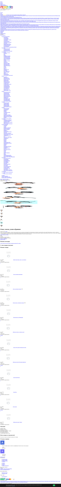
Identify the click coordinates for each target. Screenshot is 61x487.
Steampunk (7, 26)
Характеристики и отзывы (4, 234)
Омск (50, 481)
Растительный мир (20, 27)
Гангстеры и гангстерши (44, 26)
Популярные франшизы (10, 27)
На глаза (5, 243)
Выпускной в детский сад (24, 30)
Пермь (52, 481)
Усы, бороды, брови (28, 21)
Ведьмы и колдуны (24, 26)
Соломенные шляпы (25, 24)
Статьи (3, 464)
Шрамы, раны (33, 21)
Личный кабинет (3, 33)
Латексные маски (17, 22)
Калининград (25, 481)
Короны (18, 24)
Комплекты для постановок (29, 25)
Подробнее (13, 485)
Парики (18, 14)
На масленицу (13, 29)
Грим (14, 14)
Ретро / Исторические (29, 27)
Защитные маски (11, 22)
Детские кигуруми (13, 17)
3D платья (46, 15)
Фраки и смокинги (43, 27)
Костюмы (8, 14)
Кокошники (15, 24)
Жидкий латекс (7, 20)
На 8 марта (37, 29)
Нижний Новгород (41, 481)
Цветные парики (26, 23)
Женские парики (16, 23)
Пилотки (21, 24)
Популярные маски (57, 22)
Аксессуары (11, 14)
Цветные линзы (6, 19)
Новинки (1, 31)
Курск (35, 481)
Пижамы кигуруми (19, 17)
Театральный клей (17, 21)
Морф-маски (46, 22)
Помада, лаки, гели (35, 20)
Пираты (3, 27)
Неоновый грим (29, 20)
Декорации (24, 14)
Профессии (15, 27)
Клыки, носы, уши (19, 20)
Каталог (1, 14)
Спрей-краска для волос (52, 20)
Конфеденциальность (5, 465)
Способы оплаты (4, 459)
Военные (34, 26)
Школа (49, 27)
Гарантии (3, 461)
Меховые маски (41, 22)
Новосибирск (47, 481)
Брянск (1, 481)
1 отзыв (6, 180)
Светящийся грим (40, 20)
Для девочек (10, 15)
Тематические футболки (41, 15)
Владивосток (5, 481)
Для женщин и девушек (24, 15)
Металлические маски (35, 22)
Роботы (34, 27)
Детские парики (10, 23)
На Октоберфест (17, 29)
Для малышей (19, 15)
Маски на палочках (23, 22)
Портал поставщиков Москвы (4, 469)
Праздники (2, 29)
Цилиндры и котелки (38, 24)
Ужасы (39, 27)
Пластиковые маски (51, 22)
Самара (59, 481)
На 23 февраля (33, 29)
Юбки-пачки (2, 19)
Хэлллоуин (4, 14)
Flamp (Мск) (10, 468)
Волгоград (8, 481)
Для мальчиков (14, 15)
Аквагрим (3, 20)
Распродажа (4, 171)
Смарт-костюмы (11, 16)
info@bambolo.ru (5, 5)
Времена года (38, 26)
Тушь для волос (22, 21)
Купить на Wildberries (3, 238)
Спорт (36, 27)
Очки (8, 243)
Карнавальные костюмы (4, 15)
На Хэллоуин (48, 29)
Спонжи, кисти (45, 20)
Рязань (57, 481)
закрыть (1, 32)
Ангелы (11, 26)
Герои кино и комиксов (55, 26)
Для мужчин (30, 15)
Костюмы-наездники (52, 15)
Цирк (46, 27)
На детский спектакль (7, 29)
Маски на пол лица (29, 22)
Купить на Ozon (2, 239)
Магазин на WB (4, 473)
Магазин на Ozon (4, 472)
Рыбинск (54, 481)
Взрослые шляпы (5, 24)
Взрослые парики (5, 23)
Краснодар (28, 481)
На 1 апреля (52, 29)
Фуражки (33, 24)
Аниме (13, 26)
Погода (5, 27)
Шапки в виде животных (46, 24)
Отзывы (3, 463)
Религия (24, 27)
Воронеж (11, 481)
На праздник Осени (13, 30)
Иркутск (19, 481)
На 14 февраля (29, 29)
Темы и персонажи (3, 26)
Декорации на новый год (8, 25)
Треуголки (30, 24)
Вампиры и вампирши (18, 26)
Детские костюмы (35, 15)
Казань (21, 481)
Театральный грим (11, 21)
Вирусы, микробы (30, 26)
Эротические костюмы (53, 27)
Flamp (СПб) (6, 468)
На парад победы (7, 30)
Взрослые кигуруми (7, 17)
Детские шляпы (10, 24)
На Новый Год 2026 (23, 29)
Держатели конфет (22, 25)
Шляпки (59, 24)
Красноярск (32, 481)
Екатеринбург (15, 481)
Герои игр (49, 26)
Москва (37, 481)
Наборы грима (24, 20)
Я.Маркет (1, 468)
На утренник (18, 30)
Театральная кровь (6, 21)
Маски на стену (36, 25)
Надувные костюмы (6, 16)
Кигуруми (1, 17)
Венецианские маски (6, 22)
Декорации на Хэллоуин (15, 25)
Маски (16, 14)
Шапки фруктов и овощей (54, 24)
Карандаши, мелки (13, 20)
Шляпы (21, 14)
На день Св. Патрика (42, 29)
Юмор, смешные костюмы (4, 179)
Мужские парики (21, 23)
